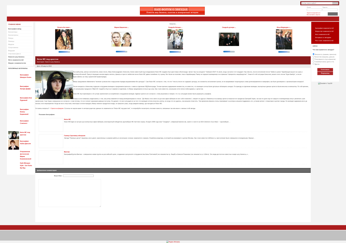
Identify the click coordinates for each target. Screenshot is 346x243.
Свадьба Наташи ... (175, 27)
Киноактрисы (13, 35)
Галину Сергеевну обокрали (74, 135)
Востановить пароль (313, 14)
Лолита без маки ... (64, 27)
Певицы (11, 41)
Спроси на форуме (57, 108)
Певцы (10, 38)
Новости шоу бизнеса (52, 62)
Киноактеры (12, 32)
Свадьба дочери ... (229, 27)
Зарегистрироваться (313, 13)
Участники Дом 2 (14, 54)
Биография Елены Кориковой (24, 112)
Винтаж (67, 152)
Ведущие (11, 50)
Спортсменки (13, 47)
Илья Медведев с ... (284, 27)
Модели (11, 44)
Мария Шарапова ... (121, 27)
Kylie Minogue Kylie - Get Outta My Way (26, 165)
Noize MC (67, 119)
